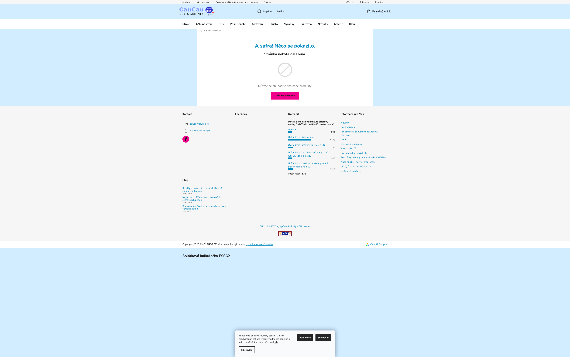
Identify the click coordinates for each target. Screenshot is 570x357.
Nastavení (246, 349)
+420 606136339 (200, 130)
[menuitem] (186, 24)
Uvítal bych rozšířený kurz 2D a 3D (306, 145)
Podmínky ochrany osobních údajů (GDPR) (363, 157)
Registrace (380, 2)
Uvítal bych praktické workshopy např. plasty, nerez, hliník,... (308, 165)
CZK (348, 2)
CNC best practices (351, 171)
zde (276, 342)
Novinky (186, 2)
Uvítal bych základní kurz (301, 137)
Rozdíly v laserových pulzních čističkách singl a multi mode (203, 189)
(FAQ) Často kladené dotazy (356, 166)
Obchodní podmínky (351, 144)
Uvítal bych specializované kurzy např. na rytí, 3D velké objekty (309, 154)
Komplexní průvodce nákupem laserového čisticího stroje (204, 207)
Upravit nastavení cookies (259, 244)
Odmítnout (305, 337)
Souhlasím (323, 337)
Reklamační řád (349, 148)
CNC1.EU (264, 226)
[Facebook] (185, 139)
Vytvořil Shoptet (379, 244)
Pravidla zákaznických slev (355, 153)
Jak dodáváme (202, 2)
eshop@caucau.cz (199, 123)
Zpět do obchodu (285, 95)
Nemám (292, 129)
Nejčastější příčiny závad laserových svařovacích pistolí (201, 198)
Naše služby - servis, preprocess (358, 162)
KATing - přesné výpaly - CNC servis (291, 226)
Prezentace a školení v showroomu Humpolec (237, 2)
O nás (344, 139)
